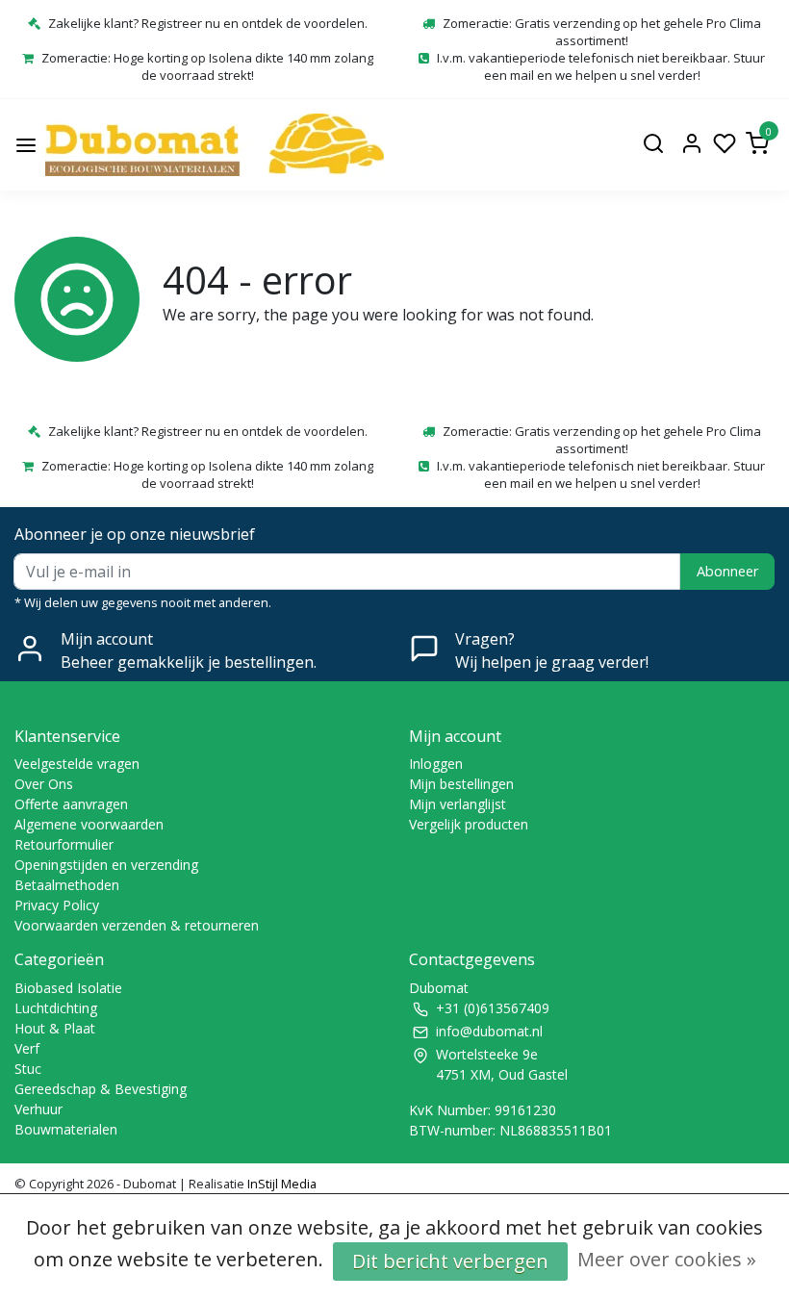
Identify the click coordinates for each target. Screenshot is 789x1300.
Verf (26, 1048)
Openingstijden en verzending (106, 864)
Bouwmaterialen (65, 1129)
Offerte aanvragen (71, 804)
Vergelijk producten (468, 824)
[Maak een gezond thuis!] (214, 145)
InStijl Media (280, 1183)
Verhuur (38, 1109)
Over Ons (43, 784)
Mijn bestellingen (461, 784)
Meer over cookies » (666, 1259)
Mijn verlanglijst (457, 804)
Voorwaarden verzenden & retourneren (136, 925)
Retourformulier (64, 844)
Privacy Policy (56, 905)
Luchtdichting (55, 1008)
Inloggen (436, 763)
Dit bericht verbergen (450, 1261)
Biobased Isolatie (68, 988)
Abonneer (727, 571)
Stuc (27, 1068)
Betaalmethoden (66, 885)
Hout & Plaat (54, 1028)
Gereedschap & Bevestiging (100, 1089)
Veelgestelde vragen (77, 763)
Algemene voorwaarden (89, 824)
